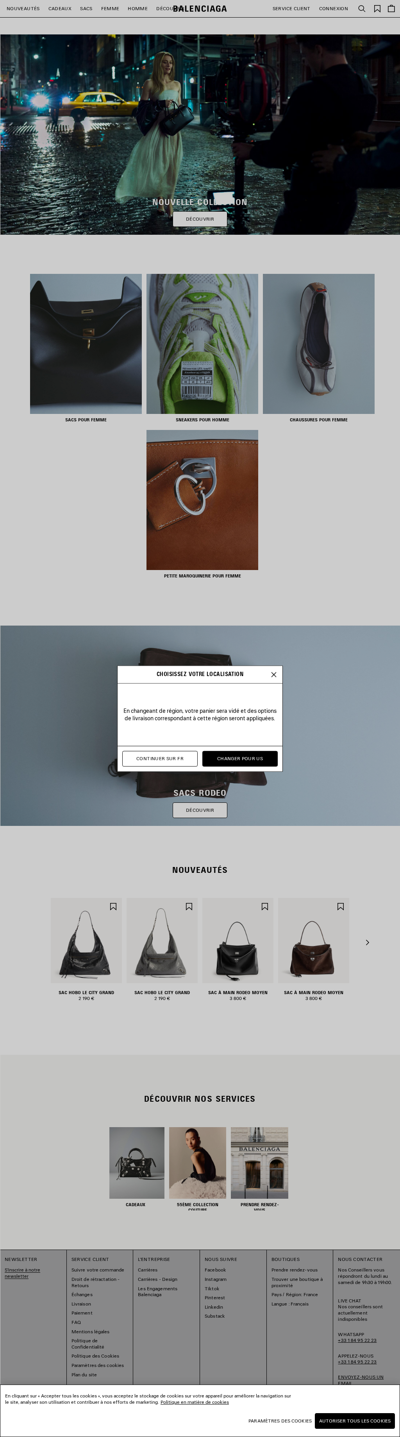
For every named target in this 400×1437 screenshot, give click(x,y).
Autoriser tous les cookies (355, 1421)
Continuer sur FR (160, 758)
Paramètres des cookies (280, 1421)
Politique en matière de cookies (195, 1402)
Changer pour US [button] (240, 758)
